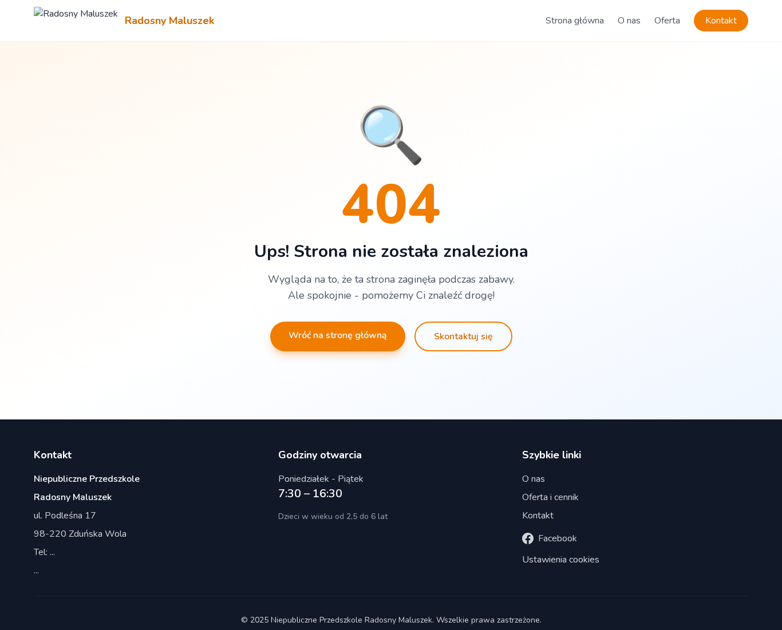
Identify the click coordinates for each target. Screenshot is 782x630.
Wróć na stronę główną (338, 335)
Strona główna (575, 20)
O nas (629, 20)
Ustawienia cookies (560, 559)
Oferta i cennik (550, 497)
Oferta (667, 20)
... (36, 570)
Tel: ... (44, 552)
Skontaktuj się (463, 336)
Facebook (557, 538)
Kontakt (721, 20)
